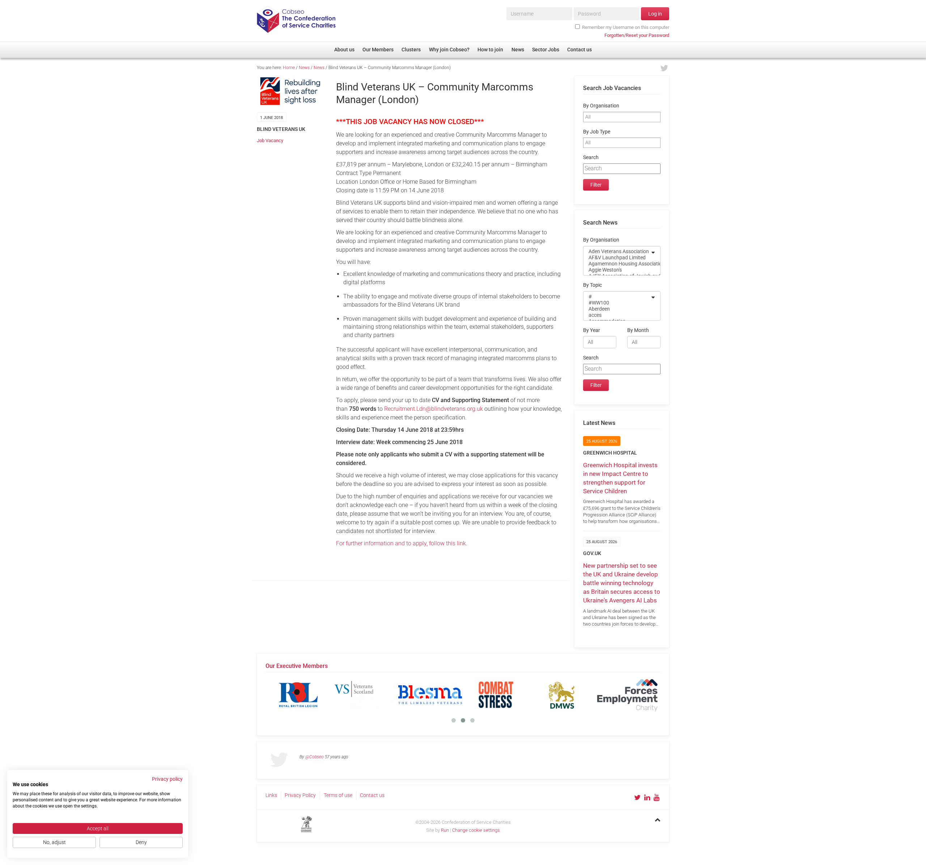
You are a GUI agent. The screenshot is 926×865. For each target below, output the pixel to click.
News (304, 67)
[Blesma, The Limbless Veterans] (430, 695)
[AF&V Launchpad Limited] (617, 258)
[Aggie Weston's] (617, 270)
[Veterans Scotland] (364, 695)
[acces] (617, 315)
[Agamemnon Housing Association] (617, 264)
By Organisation (601, 106)
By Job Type (596, 132)
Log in (655, 14)
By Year (591, 330)
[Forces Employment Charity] (627, 695)
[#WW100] (617, 303)
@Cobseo (314, 756)
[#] (617, 297)
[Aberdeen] (617, 309)
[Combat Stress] (496, 695)
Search (591, 157)
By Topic (592, 285)
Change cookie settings (476, 830)
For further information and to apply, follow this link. (401, 543)
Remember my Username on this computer (625, 27)
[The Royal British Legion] (298, 695)
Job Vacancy (270, 140)
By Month (638, 330)
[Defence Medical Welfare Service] (562, 695)
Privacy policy (167, 779)
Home (289, 67)
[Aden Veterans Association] (617, 251)
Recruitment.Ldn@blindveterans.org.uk (433, 408)
